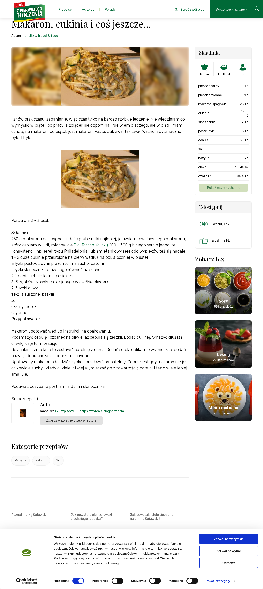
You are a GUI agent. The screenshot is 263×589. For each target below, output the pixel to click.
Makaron (41, 460)
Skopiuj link (220, 224)
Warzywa (20, 460)
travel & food (48, 36)
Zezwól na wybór (229, 551)
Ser (58, 460)
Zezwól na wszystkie (228, 539)
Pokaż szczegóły (218, 581)
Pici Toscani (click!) (91, 245)
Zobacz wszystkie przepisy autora (71, 420)
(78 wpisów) (64, 411)
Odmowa (228, 563)
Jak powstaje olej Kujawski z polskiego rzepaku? (91, 517)
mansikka (29, 36)
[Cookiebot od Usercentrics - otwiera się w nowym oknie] (27, 581)
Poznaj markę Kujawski (29, 515)
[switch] (117, 581)
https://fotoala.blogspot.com (101, 411)
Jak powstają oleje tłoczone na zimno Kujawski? (151, 517)
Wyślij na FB (221, 240)
